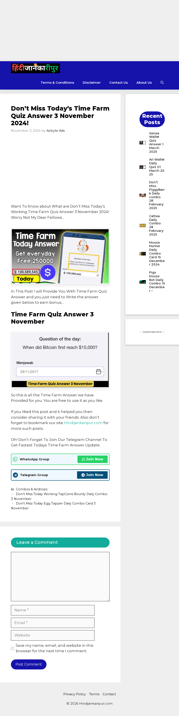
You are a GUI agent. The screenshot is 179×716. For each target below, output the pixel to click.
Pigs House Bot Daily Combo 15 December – (157, 281)
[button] (162, 82)
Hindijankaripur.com (83, 423)
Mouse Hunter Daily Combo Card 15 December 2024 (157, 254)
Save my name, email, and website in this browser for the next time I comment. (54, 648)
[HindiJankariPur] (35, 68)
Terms (94, 694)
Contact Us (118, 82)
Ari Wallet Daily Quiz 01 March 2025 (157, 167)
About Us (144, 82)
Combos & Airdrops (31, 489)
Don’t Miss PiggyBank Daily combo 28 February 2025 (157, 195)
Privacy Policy (74, 694)
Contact (109, 694)
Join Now (94, 459)
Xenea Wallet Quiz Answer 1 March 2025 (156, 142)
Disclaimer (92, 82)
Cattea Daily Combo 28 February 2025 (156, 225)
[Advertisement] (89, 30)
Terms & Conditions (57, 82)
